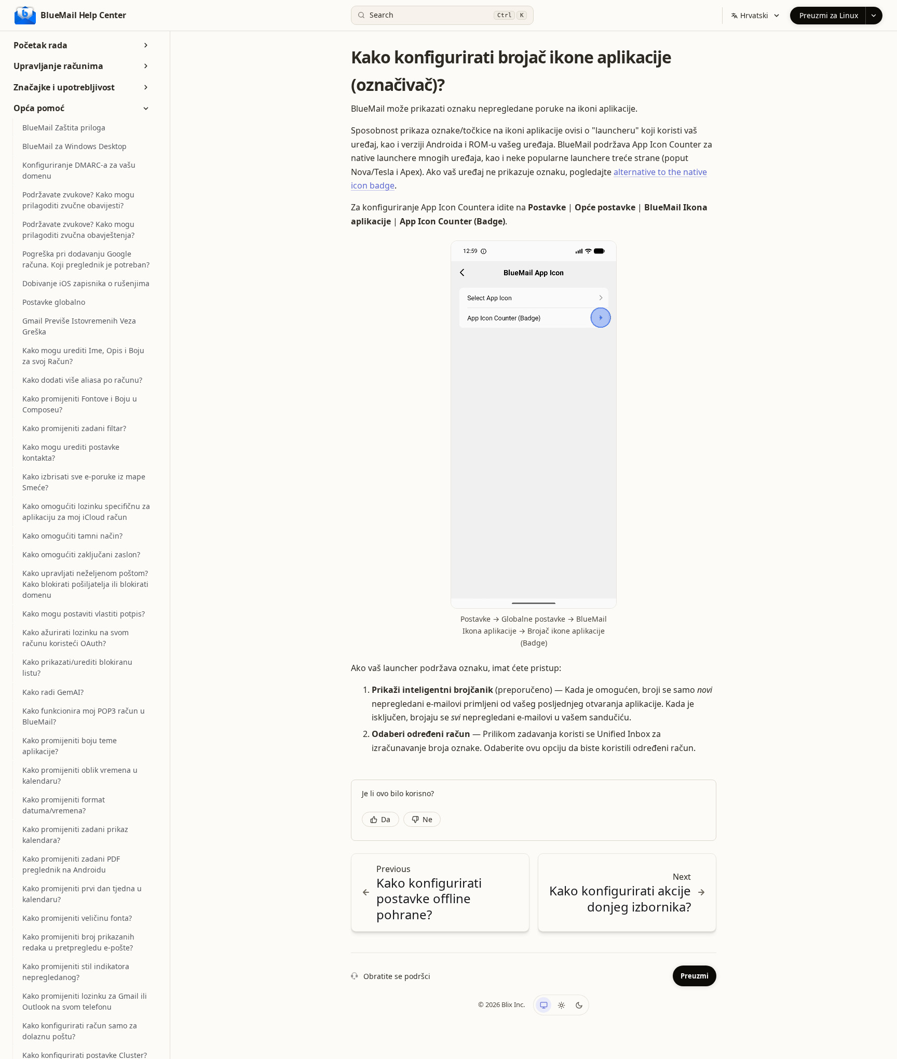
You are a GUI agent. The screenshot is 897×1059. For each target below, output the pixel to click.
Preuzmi (695, 976)
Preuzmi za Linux (828, 15)
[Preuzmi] (873, 15)
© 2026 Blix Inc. (501, 1004)
